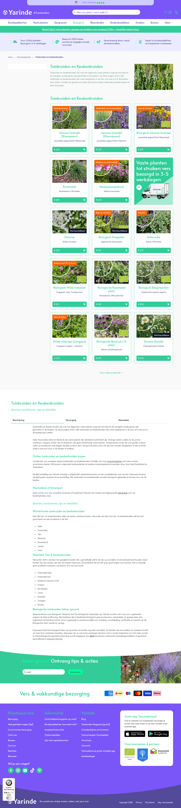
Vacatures (86, 740)
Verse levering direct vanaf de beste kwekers (117, 42)
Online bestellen (52, 734)
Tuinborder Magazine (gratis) (95, 724)
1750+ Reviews (89, 3)
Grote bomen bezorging (19, 729)
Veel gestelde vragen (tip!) (20, 724)
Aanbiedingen (88, 756)
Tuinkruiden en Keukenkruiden (49, 57)
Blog (83, 718)
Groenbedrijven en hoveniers (95, 729)
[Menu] (13, 779)
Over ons (12, 734)
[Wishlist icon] (84, 108)
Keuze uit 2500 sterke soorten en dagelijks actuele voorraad (75, 41)
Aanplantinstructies (54, 729)
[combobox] (106, 12)
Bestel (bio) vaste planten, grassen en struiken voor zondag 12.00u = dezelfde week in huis (90, 29)
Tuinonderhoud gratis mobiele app (98, 750)
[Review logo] (142, 755)
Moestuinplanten (24, 57)
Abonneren (75, 671)
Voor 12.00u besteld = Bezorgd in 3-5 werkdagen (33, 42)
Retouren (12, 756)
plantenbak (122, 493)
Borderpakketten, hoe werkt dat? (61, 724)
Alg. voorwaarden (165, 802)
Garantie (85, 745)
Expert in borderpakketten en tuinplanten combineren (158, 42)
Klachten (12, 750)
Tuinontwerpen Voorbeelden (95, 734)
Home (10, 57)
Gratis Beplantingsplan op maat (61, 718)
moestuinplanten (114, 461)
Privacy (139, 802)
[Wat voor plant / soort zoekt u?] (74, 12)
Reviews (11, 740)
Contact (12, 745)
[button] (176, 12)
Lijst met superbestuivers (56, 740)
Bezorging (13, 718)
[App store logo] (134, 734)
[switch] (9, 798)
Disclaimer (150, 802)
